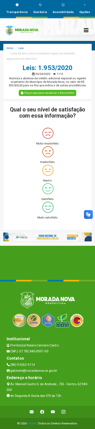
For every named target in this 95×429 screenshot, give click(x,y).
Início (10, 48)
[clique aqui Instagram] (63, 412)
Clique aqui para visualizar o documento (48, 92)
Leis (21, 48)
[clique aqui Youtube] (53, 412)
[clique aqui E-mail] (32, 412)
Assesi (31, 423)
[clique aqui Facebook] (42, 412)
